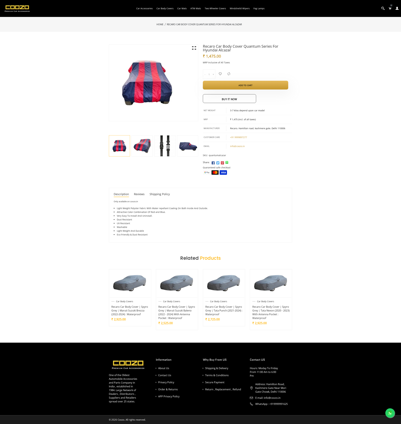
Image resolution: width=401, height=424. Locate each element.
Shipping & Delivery (216, 368)
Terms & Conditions (217, 375)
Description (121, 194)
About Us (163, 368)
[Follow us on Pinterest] (222, 163)
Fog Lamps (259, 8)
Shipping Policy (160, 194)
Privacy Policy (166, 382)
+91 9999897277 (238, 137)
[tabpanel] (119, 145)
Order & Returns (168, 389)
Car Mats (182, 8)
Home (159, 24)
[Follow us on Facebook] (213, 163)
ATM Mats (195, 8)
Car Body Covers (165, 8)
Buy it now (229, 99)
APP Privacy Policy (169, 396)
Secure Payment (214, 382)
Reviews (139, 194)
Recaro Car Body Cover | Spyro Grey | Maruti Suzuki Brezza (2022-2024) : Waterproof (129, 310)
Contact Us (164, 375)
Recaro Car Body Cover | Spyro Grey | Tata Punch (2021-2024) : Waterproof (223, 310)
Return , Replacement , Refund (223, 389)
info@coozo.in (237, 146)
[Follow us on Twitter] (217, 163)
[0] (390, 8)
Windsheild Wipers (240, 8)
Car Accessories (144, 8)
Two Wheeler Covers (215, 8)
